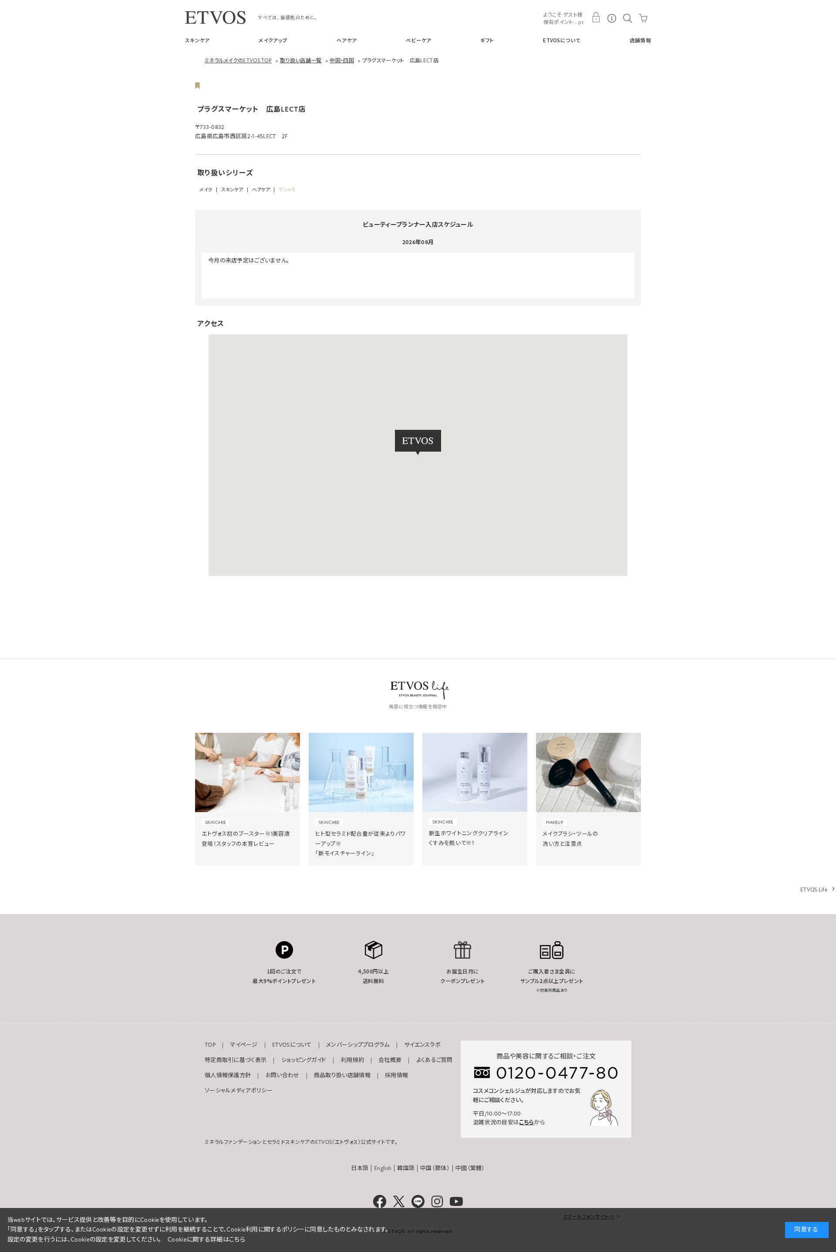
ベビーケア (418, 40)
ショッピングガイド (304, 1060)
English (382, 1168)
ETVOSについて (561, 40)
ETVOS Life (813, 889)
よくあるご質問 (434, 1060)
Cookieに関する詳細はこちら (206, 1239)
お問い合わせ (283, 1075)
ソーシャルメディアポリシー (239, 1090)
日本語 (359, 1168)
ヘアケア (347, 40)
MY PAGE (596, 17)
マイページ (244, 1044)
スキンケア (197, 40)
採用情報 (396, 1075)
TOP (210, 1044)
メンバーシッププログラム (358, 1044)
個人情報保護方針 (228, 1075)
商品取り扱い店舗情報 (342, 1075)
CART (643, 17)
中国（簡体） (435, 1168)
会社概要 (389, 1060)
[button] (418, 442)
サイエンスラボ (422, 1044)
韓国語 (406, 1168)
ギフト (487, 40)
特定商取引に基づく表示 (235, 1060)
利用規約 (352, 1060)
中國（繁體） (470, 1168)
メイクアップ (273, 40)
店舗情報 (640, 40)
